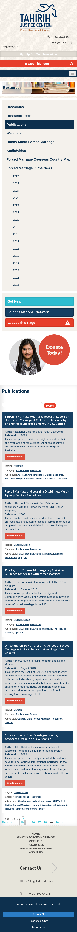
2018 (16, 234)
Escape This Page (36, 63)
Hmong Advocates (42, 805)
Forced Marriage (14, 478)
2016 (16, 248)
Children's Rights (54, 475)
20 (57, 822)
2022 (16, 205)
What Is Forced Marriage (36, 837)
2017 (16, 241)
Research (57, 718)
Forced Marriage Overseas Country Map (38, 159)
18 (45, 822)
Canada (18, 710)
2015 (16, 255)
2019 (16, 226)
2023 (16, 198)
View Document (15, 456)
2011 (16, 284)
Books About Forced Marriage (30, 142)
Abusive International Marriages (34, 801)
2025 (16, 183)
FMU (19, 553)
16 (33, 822)
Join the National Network (28, 312)
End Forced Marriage (36, 848)
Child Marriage (36, 475)
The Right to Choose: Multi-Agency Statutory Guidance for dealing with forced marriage (35, 572)
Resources (15, 107)
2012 (16, 277)
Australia (18, 466)
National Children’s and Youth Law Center (46, 478)
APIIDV (56, 801)
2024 (16, 190)
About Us (36, 852)
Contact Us (62, 36)
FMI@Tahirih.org (62, 42)
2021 (16, 212)
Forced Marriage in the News (29, 168)
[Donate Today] (39, 354)
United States (21, 792)
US (54, 805)
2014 (16, 263)
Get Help (14, 301)
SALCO (9, 722)
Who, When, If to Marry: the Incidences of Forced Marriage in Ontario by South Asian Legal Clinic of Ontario (37, 649)
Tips (20, 557)
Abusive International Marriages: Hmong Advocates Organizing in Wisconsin (31, 737)
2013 (16, 270)
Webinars (14, 133)
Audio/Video (16, 151)
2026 (16, 176)
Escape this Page (21, 323)
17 (39, 822)
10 (22, 822)
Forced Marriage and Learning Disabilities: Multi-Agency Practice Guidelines (37, 493)
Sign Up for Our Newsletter (38, 54)
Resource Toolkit (20, 116)
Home (36, 833)
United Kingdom (22, 545)
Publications (17, 124)
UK (25, 557)
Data (29, 718)
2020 (16, 219)
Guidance (47, 553)
